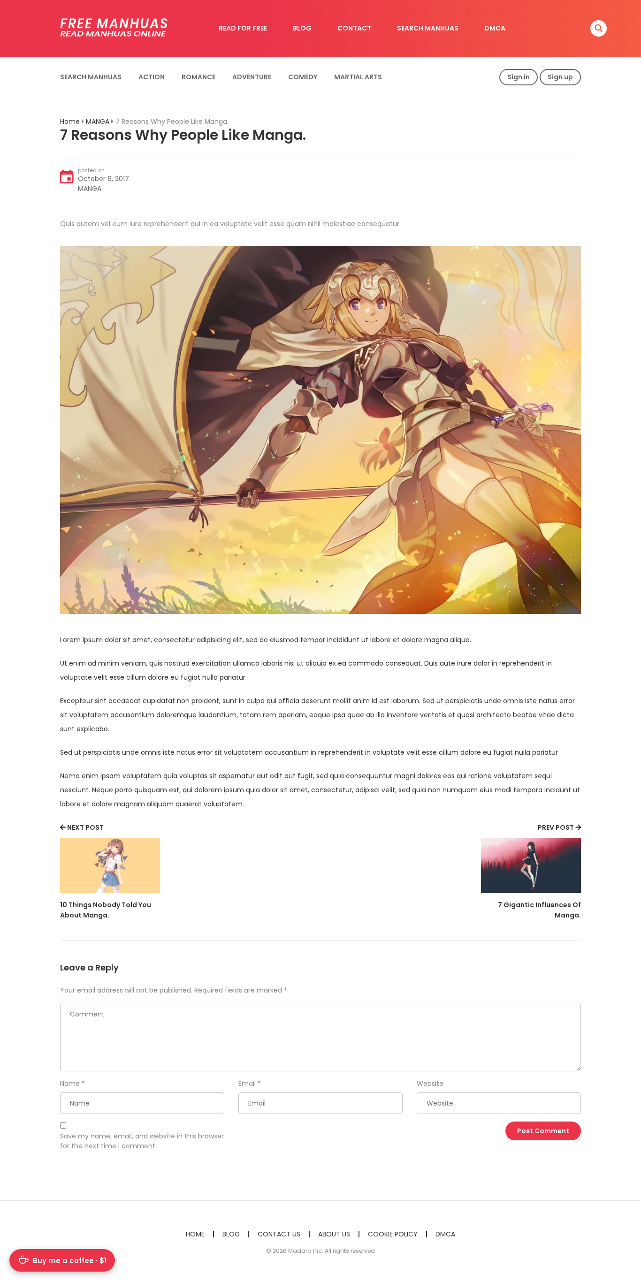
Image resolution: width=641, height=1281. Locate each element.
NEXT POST (85, 827)
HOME (195, 1234)
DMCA (494, 28)
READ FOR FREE (243, 28)
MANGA (97, 121)
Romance (198, 77)
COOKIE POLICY (393, 1234)
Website (430, 1083)
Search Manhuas (91, 77)
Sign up (560, 77)
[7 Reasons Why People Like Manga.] (320, 429)
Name (70, 1083)
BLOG (302, 28)
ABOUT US (334, 1234)
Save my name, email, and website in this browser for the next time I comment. (142, 1141)
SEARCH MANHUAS (427, 28)
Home (70, 121)
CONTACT (354, 28)
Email (247, 1083)
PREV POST (556, 827)
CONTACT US (279, 1234)
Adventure (251, 77)
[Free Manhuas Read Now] (114, 28)
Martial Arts (358, 77)
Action (151, 77)
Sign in (518, 77)
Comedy (302, 77)
